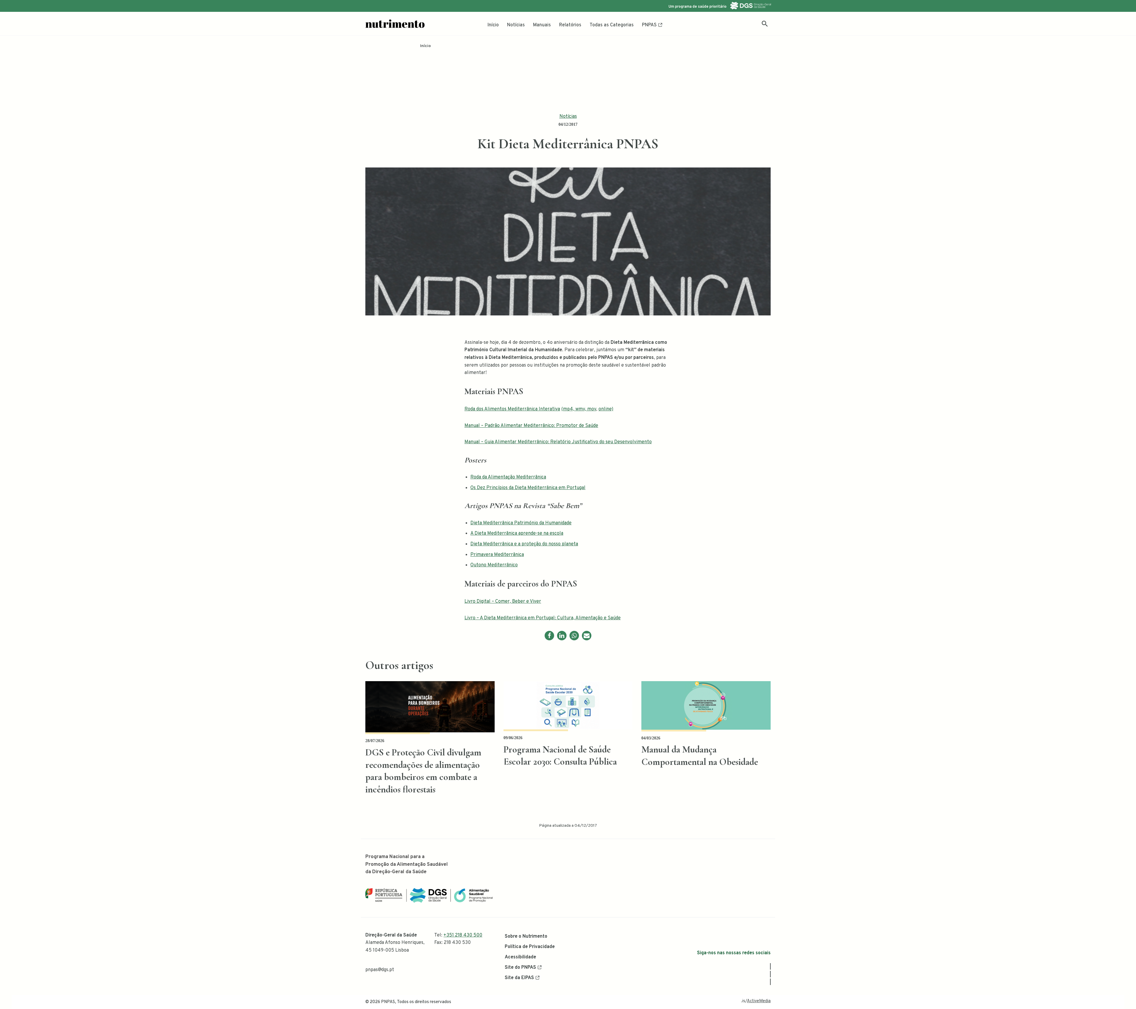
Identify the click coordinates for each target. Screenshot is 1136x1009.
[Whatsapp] (574, 635)
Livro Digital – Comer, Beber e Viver (502, 602)
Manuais (542, 25)
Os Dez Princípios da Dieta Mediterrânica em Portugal (527, 488)
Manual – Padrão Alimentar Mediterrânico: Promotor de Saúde (531, 426)
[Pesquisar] (765, 24)
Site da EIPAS (519, 978)
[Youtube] (770, 982)
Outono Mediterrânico (494, 565)
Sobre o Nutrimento (526, 936)
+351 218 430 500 (462, 935)
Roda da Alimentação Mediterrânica (508, 477)
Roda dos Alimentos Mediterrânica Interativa (512, 409)
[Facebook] (549, 635)
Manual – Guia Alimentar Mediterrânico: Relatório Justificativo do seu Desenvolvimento (558, 442)
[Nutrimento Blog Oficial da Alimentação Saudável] (395, 24)
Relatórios (570, 25)
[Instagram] (770, 974)
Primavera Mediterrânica (497, 555)
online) (605, 409)
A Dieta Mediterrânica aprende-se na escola (516, 533)
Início (493, 25)
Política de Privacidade (530, 947)
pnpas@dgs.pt (379, 970)
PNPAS (649, 25)
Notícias (516, 25)
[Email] (586, 635)
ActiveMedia (759, 1001)
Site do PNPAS (520, 968)
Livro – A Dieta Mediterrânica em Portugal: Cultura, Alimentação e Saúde (542, 618)
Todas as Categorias (612, 25)
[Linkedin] (562, 635)
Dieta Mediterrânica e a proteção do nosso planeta (524, 544)
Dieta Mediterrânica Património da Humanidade (521, 523)
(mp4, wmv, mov (578, 409)
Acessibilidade (520, 957)
